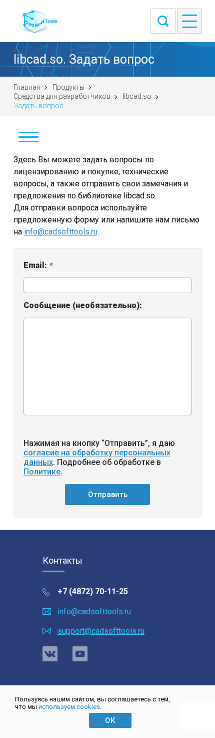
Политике (42, 471)
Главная (27, 87)
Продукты (68, 87)
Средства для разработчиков (62, 96)
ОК (110, 720)
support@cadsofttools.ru (101, 631)
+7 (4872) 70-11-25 (93, 591)
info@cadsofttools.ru (61, 231)
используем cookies (69, 706)
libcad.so (137, 96)
